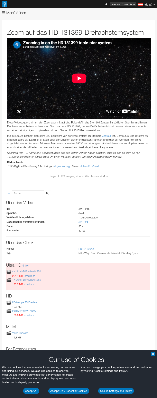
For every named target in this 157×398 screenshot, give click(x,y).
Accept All (31, 390)
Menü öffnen (15, 13)
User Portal (128, 4)
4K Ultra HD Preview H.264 (26, 271)
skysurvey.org (62, 166)
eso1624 (83, 222)
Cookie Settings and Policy (116, 390)
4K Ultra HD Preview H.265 (26, 280)
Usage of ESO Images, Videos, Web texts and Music (79, 176)
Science (115, 4)
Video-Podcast (20, 333)
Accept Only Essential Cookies (68, 390)
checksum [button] (29, 275)
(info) (25, 265)
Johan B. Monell (89, 166)
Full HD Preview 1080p (24, 310)
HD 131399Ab (86, 248)
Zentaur (106, 135)
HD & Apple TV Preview (24, 302)
